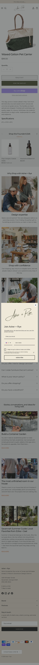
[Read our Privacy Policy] (34, 352)
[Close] (35, 305)
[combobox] (8, 343)
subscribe (19, 357)
